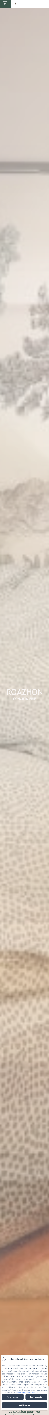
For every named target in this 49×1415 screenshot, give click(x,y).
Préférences (24, 1405)
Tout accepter (36, 1397)
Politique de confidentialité (28, 1392)
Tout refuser (12, 1397)
